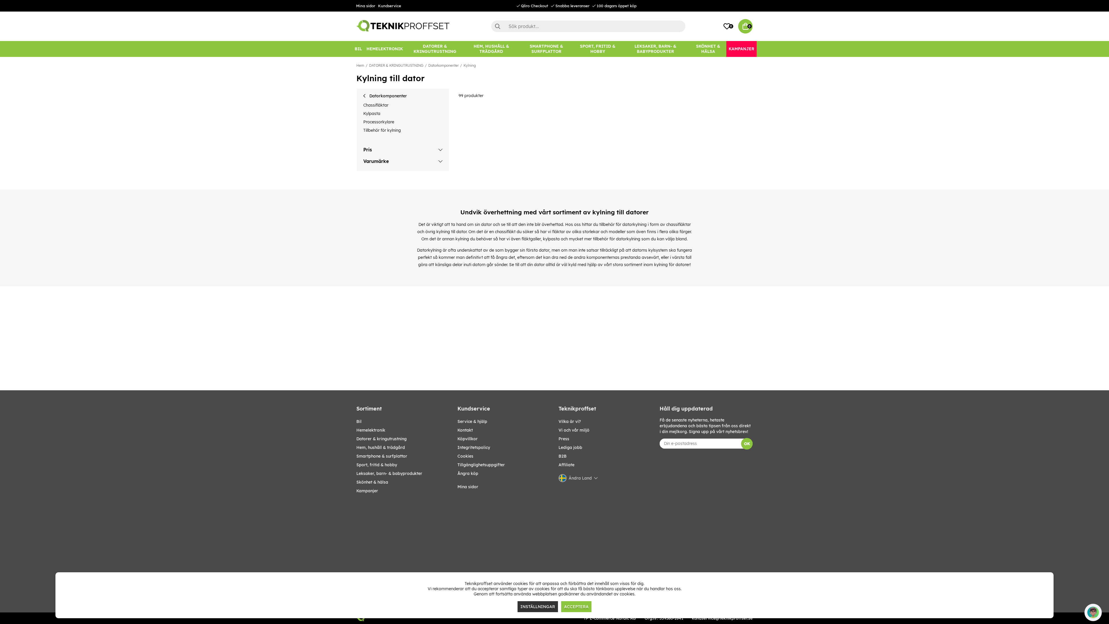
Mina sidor (365, 5)
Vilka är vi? (570, 421)
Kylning (470, 65)
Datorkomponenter (443, 65)
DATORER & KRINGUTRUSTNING (396, 65)
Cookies (465, 456)
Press (564, 438)
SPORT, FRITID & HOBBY (376, 464)
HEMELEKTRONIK (370, 430)
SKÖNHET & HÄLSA (372, 482)
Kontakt (465, 430)
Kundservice (389, 5)
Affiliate (566, 464)
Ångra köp (467, 473)
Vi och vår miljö (574, 430)
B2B (563, 456)
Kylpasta (371, 113)
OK (747, 443)
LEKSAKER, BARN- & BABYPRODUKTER (389, 473)
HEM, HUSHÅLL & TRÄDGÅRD (380, 447)
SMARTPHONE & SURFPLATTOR (381, 456)
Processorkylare (378, 122)
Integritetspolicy (473, 447)
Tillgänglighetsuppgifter (481, 464)
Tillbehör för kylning (382, 130)
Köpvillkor (467, 438)
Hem (360, 65)
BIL (359, 421)
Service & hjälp (472, 421)
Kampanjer (367, 490)
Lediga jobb (570, 447)
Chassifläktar (375, 105)
